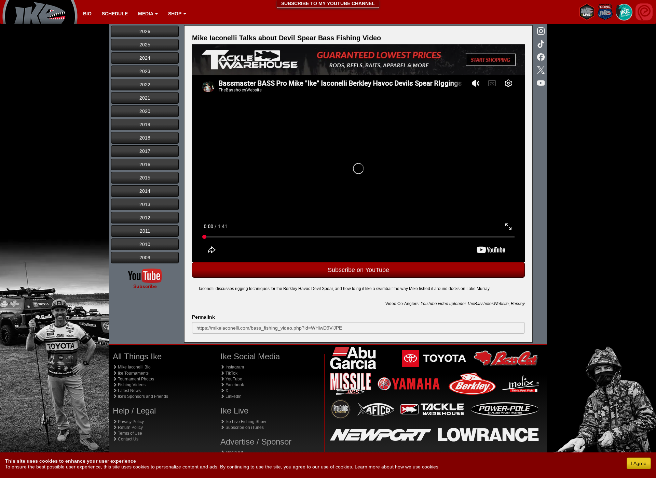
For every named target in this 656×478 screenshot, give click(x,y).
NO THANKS (405, 187)
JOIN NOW (405, 171)
